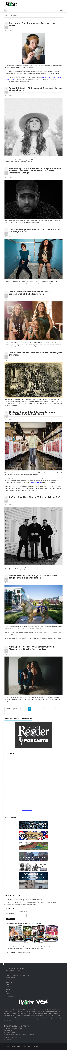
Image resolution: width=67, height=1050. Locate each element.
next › (55, 709)
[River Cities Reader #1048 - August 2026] (33, 782)
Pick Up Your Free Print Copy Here (15, 968)
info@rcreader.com (9, 1032)
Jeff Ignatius (10, 30)
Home (6, 15)
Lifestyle (8, 993)
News (7, 980)
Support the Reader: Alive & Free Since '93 (17, 975)
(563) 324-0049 (8, 1030)
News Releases (10, 996)
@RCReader (7, 1039)
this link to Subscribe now (19, 953)
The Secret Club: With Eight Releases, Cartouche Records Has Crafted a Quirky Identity (32, 413)
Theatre (8, 984)
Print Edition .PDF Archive (13, 970)
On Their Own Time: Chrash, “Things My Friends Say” (34, 497)
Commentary (9, 982)
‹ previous (15, 709)
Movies (8, 989)
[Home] (10, 4)
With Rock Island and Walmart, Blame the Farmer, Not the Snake (35, 353)
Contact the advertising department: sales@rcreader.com (20, 1034)
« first (8, 709)
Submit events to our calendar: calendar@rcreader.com (19, 1036)
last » (7, 713)
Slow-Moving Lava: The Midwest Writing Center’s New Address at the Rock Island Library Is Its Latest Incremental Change (35, 170)
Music (7, 986)
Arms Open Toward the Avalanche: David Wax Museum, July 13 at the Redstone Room (31, 647)
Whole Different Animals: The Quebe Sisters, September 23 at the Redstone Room (30, 292)
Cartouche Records (35, 482)
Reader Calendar (10, 977)
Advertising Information (12, 973)
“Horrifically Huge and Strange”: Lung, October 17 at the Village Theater (34, 230)
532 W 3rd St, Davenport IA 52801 (13, 1028)
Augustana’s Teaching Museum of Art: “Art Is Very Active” (33, 24)
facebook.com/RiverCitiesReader (13, 1038)
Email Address (10, 913)
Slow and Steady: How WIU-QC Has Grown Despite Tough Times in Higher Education (33, 576)
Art (7, 991)
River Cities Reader (27, 810)
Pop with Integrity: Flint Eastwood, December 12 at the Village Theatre (35, 89)
